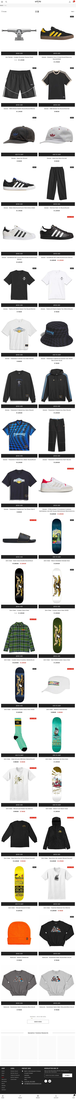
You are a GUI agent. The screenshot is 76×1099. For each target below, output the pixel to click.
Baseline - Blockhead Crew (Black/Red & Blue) (56, 957)
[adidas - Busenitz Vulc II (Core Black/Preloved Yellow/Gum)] (57, 33)
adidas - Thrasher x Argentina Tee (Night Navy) (19, 509)
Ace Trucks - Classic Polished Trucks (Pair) (19, 57)
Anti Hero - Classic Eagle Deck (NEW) (57, 610)
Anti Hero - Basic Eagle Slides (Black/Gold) (19, 560)
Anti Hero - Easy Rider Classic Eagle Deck (56, 660)
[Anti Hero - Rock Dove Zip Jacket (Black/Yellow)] (57, 834)
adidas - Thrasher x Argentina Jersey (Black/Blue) (19, 459)
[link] (10, 1061)
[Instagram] (49, 1081)
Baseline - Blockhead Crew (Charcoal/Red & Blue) (19, 1007)
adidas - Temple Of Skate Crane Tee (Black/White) (19, 309)
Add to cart (19, 154)
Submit (67, 1075)
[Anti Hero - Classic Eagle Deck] (19, 586)
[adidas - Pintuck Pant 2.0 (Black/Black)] (57, 183)
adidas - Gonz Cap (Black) (19, 158)
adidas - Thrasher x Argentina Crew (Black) (19, 410)
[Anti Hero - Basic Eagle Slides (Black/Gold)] (19, 536)
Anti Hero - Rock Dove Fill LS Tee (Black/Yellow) (19, 858)
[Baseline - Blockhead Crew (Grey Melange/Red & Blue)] (57, 983)
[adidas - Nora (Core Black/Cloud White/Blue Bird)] (19, 183)
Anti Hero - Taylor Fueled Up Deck (19, 907)
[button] (36, 12)
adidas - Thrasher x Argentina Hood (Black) (57, 410)
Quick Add (19, 53)
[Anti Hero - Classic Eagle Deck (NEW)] (57, 586)
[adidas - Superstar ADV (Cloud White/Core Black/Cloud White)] (19, 233)
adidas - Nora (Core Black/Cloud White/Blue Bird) (19, 208)
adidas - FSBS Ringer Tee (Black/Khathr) (56, 108)
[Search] (6, 2)
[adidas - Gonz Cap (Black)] (19, 134)
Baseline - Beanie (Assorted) (19, 957)
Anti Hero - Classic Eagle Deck (19, 610)
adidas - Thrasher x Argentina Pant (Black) (57, 459)
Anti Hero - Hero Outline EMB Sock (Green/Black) (19, 759)
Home (1, 5)
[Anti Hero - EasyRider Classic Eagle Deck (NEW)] (19, 685)
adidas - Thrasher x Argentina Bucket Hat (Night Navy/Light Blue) (57, 359)
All (6, 5)
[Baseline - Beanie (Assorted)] (19, 933)
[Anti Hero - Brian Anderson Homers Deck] (57, 536)
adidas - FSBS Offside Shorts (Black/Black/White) (19, 108)
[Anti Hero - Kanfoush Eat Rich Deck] (57, 735)
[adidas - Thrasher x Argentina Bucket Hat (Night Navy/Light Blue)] (57, 334)
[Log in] (70, 2)
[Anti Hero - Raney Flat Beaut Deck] (57, 784)
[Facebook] (45, 1081)
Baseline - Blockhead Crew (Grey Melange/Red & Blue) (57, 1007)
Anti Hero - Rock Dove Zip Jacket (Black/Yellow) (56, 858)
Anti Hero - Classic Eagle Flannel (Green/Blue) (19, 660)
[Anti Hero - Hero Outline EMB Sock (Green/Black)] (19, 735)
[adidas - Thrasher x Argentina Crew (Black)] (19, 386)
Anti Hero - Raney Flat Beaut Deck (57, 808)
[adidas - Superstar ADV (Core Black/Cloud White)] (57, 233)
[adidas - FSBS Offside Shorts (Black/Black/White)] (19, 84)
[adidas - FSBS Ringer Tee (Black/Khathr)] (57, 84)
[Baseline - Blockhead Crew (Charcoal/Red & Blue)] (19, 983)
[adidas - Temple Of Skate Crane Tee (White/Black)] (57, 285)
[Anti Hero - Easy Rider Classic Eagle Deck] (57, 635)
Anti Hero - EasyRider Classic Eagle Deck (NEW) (19, 709)
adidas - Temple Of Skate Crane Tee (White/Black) (57, 309)
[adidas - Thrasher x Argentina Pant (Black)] (57, 435)
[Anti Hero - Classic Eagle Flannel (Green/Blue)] (19, 635)
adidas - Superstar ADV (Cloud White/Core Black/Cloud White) (19, 258)
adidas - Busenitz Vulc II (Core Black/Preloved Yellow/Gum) (57, 58)
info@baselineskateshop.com (32, 1083)
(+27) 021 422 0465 (29, 1081)
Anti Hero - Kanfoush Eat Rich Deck (56, 759)
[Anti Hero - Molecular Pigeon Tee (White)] (19, 784)
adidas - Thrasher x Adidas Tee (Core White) (19, 358)
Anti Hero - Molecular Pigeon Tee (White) (19, 808)
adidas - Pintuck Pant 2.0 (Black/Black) (56, 208)
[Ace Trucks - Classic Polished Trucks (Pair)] (19, 33)
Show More (38, 1021)
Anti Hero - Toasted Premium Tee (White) (57, 907)
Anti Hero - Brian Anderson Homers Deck (57, 560)
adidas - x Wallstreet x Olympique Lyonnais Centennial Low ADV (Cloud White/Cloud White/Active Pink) (56, 510)
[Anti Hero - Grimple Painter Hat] (57, 685)
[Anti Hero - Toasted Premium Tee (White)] (57, 883)
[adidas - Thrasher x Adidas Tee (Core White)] (19, 334)
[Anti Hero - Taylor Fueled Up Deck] (19, 883)
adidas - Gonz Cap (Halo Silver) (57, 158)
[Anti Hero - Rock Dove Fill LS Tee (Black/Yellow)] (19, 834)
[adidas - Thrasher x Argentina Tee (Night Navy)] (19, 485)
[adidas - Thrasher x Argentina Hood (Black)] (57, 386)
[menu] (2, 2)
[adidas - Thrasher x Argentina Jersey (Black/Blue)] (19, 435)
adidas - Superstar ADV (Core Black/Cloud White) (56, 257)
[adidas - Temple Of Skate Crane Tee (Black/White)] (19, 285)
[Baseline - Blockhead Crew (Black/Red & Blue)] (57, 933)
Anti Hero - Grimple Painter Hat (56, 709)
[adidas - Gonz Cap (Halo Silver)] (57, 134)
